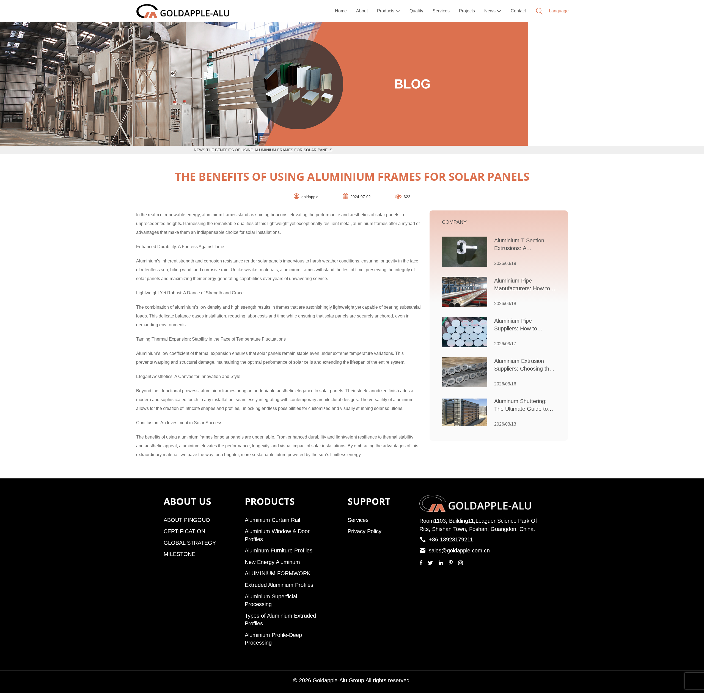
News (492, 11)
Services (441, 11)
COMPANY (454, 222)
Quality (416, 11)
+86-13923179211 (451, 539)
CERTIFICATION (184, 531)
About (362, 11)
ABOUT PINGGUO (187, 520)
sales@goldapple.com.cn (459, 550)
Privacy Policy (364, 531)
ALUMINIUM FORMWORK (277, 573)
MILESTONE (179, 554)
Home (341, 11)
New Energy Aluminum (272, 562)
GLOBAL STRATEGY (190, 543)
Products (388, 11)
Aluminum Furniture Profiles (278, 550)
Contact (518, 11)
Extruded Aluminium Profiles (279, 585)
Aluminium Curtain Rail (272, 520)
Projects (467, 11)
